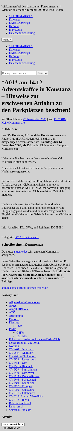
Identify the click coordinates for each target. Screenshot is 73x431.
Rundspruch (16, 406)
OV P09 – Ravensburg (22, 359)
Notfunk (14, 346)
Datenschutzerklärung (22, 33)
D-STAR (21, 335)
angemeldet (20, 251)
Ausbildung (16, 315)
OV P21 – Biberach (21, 366)
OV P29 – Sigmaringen (23, 369)
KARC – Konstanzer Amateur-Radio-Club (34, 339)
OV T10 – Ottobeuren (22, 393)
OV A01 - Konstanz (27, 237)
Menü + (7, 39)
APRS (13, 305)
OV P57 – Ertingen (20, 386)
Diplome (14, 319)
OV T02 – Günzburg (21, 389)
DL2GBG (60, 119)
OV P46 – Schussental (22, 379)
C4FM (20, 332)
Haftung (14, 26)
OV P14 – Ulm (18, 362)
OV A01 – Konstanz (21, 349)
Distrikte (14, 322)
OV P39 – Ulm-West (21, 372)
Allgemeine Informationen (24, 302)
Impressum (15, 29)
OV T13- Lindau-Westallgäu (26, 396)
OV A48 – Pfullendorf (22, 356)
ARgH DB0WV (19, 309)
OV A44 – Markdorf (21, 352)
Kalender (14, 19)
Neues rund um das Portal (24, 342)
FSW (19, 325)
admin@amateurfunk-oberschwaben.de (24, 287)
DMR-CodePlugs (19, 22)
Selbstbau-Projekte (20, 409)
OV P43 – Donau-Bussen (24, 376)
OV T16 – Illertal (19, 399)
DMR (12, 329)
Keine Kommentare (13, 122)
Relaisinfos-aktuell (20, 403)
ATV (12, 312)
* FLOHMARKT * (21, 16)
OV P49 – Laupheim (21, 383)
